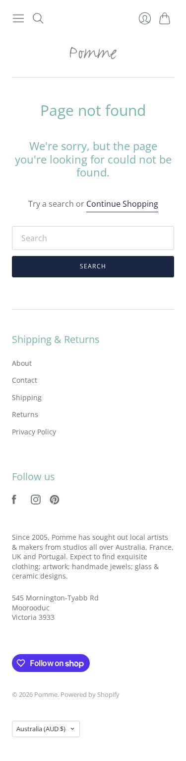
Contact (24, 380)
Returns (25, 414)
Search (93, 266)
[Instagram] (36, 501)
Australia (40, 728)
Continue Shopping (122, 203)
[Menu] (18, 18)
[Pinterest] (55, 501)
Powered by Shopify (90, 694)
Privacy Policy (34, 431)
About (22, 363)
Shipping (27, 397)
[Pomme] (93, 52)
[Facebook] (14, 501)
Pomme (46, 694)
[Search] (38, 18)
